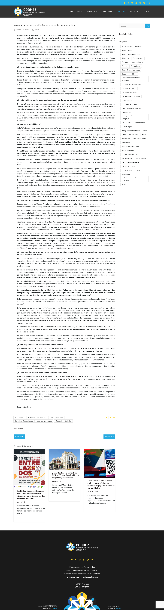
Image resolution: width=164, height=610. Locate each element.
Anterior (20, 437)
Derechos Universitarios (24, 421)
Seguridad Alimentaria (130, 162)
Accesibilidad (127, 46)
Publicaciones (108, 11)
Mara (144, 134)
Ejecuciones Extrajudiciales (132, 108)
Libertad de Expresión (130, 134)
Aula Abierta (19, 418)
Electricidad (126, 112)
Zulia (124, 185)
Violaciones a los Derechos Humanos (132, 179)
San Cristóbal (127, 158)
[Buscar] (147, 26)
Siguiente (108, 437)
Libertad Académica (44, 421)
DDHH (134, 74)
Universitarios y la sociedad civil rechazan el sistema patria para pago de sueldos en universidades (101, 484)
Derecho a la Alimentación (132, 84)
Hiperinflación (140, 123)
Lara (145, 131)
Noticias (121, 11)
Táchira (139, 170)
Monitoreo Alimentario (130, 146)
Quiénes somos (76, 11)
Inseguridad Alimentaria (131, 131)
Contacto (146, 11)
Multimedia (134, 11)
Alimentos (126, 58)
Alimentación (127, 50)
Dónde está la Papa (129, 104)
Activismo (139, 46)
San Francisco (141, 158)
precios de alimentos (130, 154)
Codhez (125, 66)
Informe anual (92, 11)
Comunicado (135, 66)
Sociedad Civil (127, 170)
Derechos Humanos (129, 92)
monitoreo (126, 142)
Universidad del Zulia (63, 421)
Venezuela (126, 174)
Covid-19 (125, 74)
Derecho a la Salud (129, 88)
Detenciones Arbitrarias (131, 96)
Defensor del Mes (56, 418)
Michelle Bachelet (139, 138)
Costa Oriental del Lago (131, 70)
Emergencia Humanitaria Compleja (131, 117)
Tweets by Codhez (126, 34)
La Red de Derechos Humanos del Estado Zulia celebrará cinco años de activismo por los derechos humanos (31, 494)
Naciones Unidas (128, 150)
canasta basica (137, 62)
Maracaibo (126, 138)
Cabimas (125, 62)
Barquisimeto (138, 58)
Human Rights (127, 127)
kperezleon (18, 428)
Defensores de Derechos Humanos (131, 79)
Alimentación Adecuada (131, 54)
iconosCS (118, 608)
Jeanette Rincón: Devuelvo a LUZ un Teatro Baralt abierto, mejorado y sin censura (65, 475)
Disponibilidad (127, 100)
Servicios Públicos (128, 166)
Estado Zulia (126, 123)
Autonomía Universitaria (37, 418)
